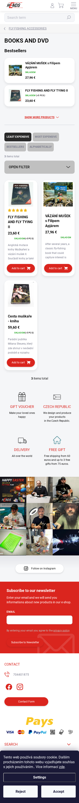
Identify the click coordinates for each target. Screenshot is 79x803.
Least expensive (18, 136)
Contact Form (26, 701)
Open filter (19, 167)
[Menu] (73, 5)
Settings (39, 777)
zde (62, 767)
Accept (58, 791)
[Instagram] (19, 686)
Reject (20, 791)
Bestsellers (15, 146)
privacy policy (61, 630)
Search (69, 17)
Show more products (39, 117)
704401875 (21, 674)
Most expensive (46, 136)
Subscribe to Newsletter (25, 642)
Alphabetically (41, 146)
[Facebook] (8, 686)
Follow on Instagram (43, 568)
